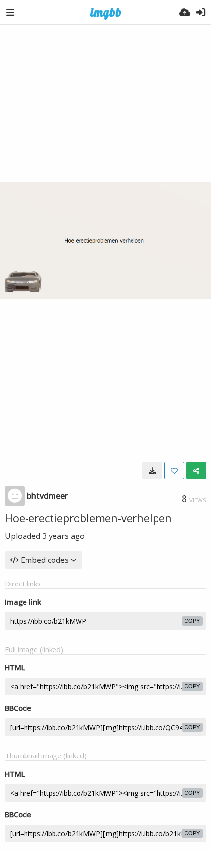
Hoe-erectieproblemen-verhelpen (88, 518)
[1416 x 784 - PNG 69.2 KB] (152, 470)
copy (192, 621)
